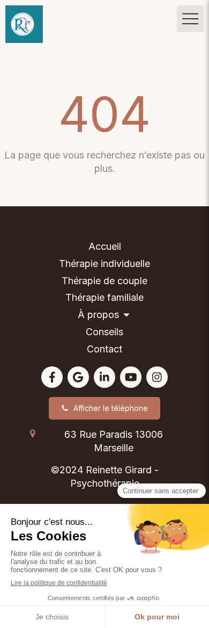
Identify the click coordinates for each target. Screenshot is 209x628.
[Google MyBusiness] (78, 377)
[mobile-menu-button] (190, 18)
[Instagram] (157, 377)
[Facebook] (52, 377)
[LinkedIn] (104, 377)
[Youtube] (130, 377)
